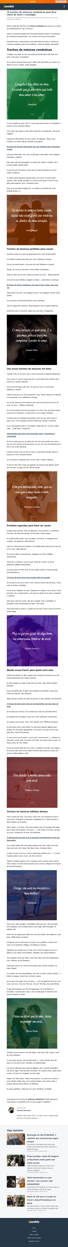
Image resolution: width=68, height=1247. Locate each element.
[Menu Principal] (64, 7)
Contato (34, 1231)
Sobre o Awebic (34, 1234)
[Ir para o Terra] (34, 2)
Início (34, 1228)
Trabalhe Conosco (34, 1241)
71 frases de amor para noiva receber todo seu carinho (28, 577)
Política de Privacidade (34, 1238)
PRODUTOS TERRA (61, 1)
